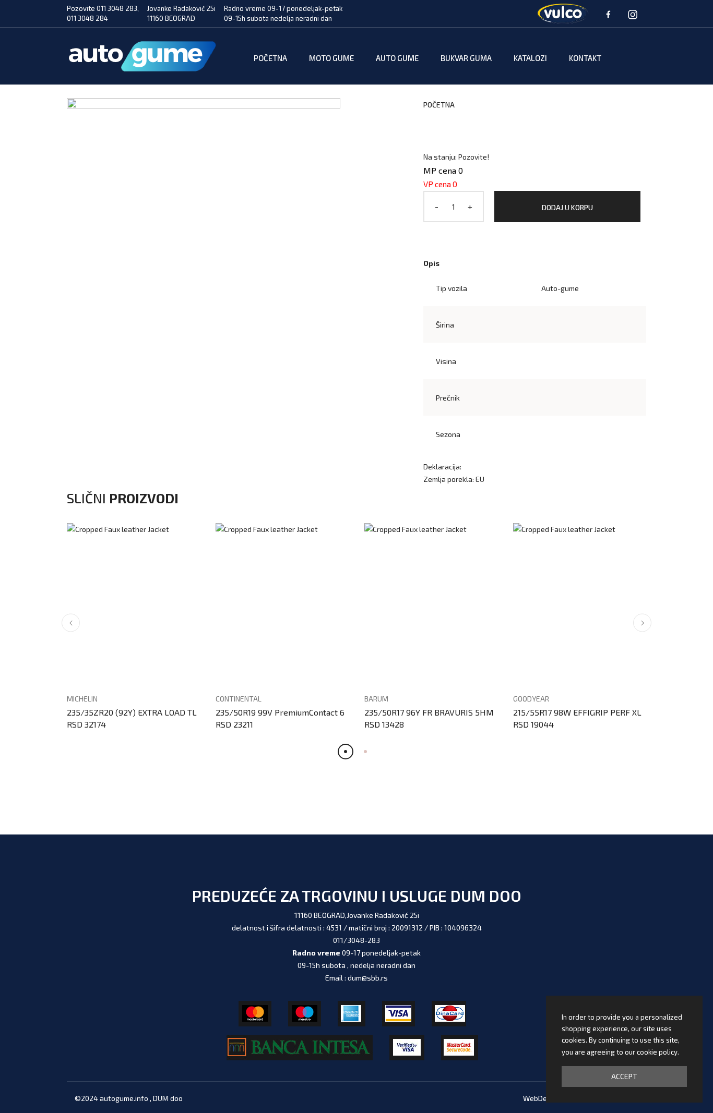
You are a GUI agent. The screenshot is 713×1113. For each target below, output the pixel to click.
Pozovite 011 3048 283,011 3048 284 (103, 13)
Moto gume (331, 58)
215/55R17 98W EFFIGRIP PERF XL (577, 712)
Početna (270, 58)
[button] (71, 623)
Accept (624, 1076)
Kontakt (585, 58)
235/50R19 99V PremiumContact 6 (280, 712)
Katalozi (530, 58)
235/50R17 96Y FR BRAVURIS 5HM (429, 712)
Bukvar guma (466, 58)
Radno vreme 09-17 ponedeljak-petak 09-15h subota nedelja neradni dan (283, 13)
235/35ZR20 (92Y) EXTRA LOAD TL (132, 712)
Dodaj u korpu (567, 207)
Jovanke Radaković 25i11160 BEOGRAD (181, 13)
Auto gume (397, 58)
